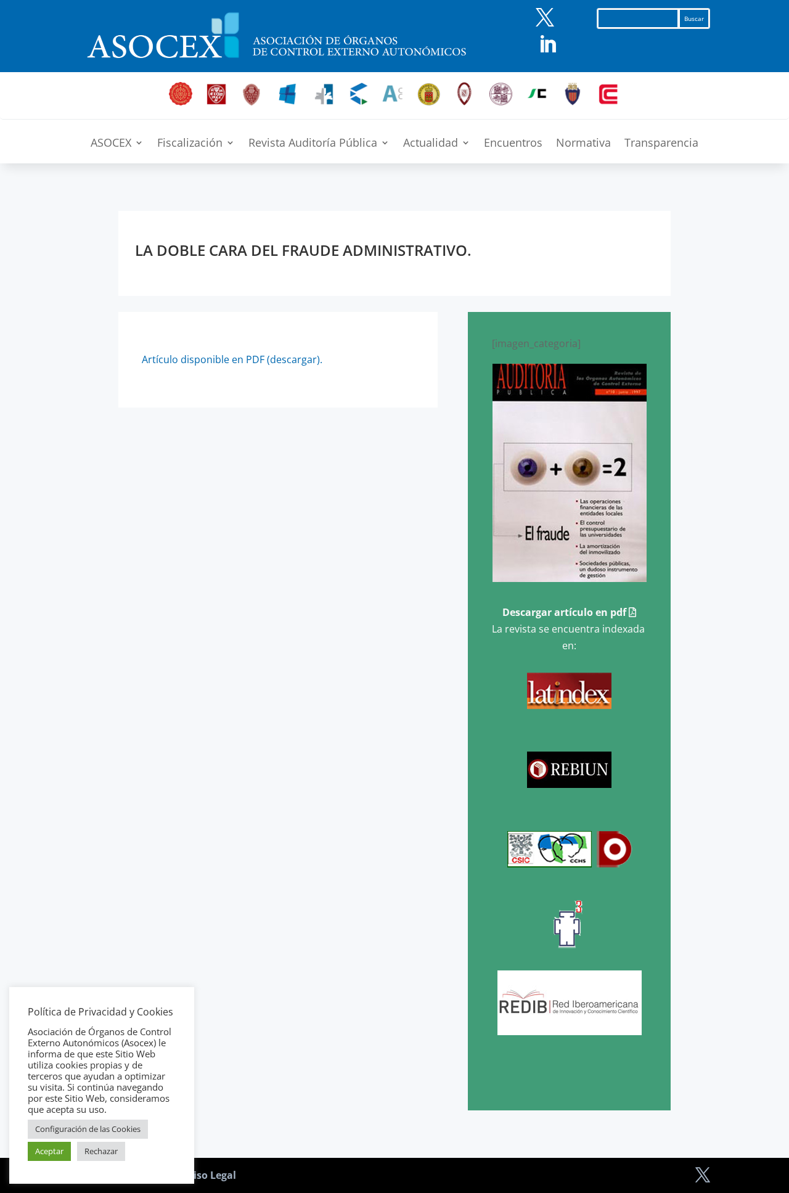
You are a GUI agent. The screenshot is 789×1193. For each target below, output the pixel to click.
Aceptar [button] (49, 1151)
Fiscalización (190, 144)
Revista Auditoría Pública (312, 144)
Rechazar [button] (101, 1151)
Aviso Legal (208, 1175)
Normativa (583, 144)
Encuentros (513, 144)
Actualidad (430, 144)
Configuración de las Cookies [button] (88, 1128)
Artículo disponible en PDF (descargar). (232, 359)
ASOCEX (111, 144)
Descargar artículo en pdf (565, 612)
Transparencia (661, 144)
